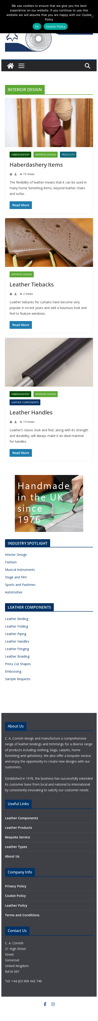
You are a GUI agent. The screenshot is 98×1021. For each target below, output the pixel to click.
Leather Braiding (17, 656)
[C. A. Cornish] (10, 65)
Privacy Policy (15, 886)
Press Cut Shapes (18, 664)
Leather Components (21, 818)
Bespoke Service (17, 837)
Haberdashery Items (36, 164)
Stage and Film (16, 577)
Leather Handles (31, 412)
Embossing (13, 671)
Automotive (13, 592)
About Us (12, 856)
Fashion (11, 562)
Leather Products (18, 827)
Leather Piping (15, 634)
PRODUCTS (68, 154)
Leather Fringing (17, 649)
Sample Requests (18, 679)
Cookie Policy (15, 895)
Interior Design (16, 554)
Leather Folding (16, 626)
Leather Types (16, 847)
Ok (37, 26)
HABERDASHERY (20, 154)
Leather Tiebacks (32, 284)
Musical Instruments (20, 569)
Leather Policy (16, 905)
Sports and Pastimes (20, 584)
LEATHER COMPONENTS (25, 402)
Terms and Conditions (22, 915)
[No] (92, 16)
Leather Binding (16, 619)
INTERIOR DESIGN (45, 154)
